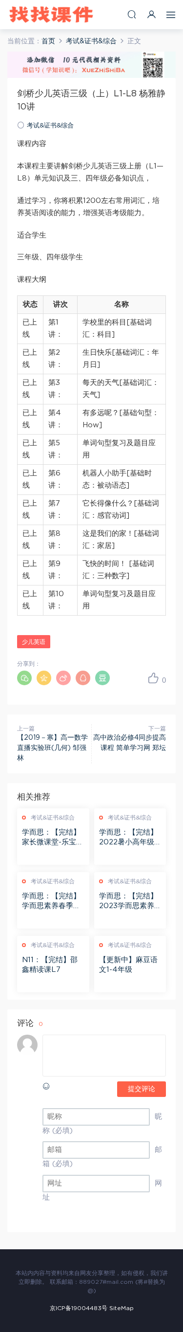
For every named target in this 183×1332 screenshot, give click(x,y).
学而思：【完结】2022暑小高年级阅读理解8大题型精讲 (128, 838)
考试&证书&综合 (50, 126)
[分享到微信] (24, 678)
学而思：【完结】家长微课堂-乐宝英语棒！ (52, 838)
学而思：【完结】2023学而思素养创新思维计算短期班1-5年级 (128, 902)
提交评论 (141, 1089)
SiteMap (121, 1308)
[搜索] (132, 14)
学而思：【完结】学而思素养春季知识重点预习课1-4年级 (51, 902)
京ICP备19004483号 (78, 1308)
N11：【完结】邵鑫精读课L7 (50, 964)
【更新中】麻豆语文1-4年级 (128, 964)
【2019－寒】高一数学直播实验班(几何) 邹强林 (52, 748)
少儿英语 (33, 642)
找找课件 (51, 14)
